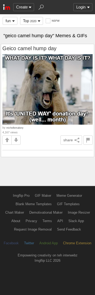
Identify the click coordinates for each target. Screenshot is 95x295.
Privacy (31, 221)
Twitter (29, 243)
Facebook (11, 243)
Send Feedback (69, 229)
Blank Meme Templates (34, 204)
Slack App (76, 221)
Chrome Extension (77, 243)
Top (29, 20)
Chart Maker (14, 212)
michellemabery (14, 127)
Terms (47, 221)
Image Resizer (79, 212)
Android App (48, 243)
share (68, 140)
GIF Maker (43, 196)
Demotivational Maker (46, 212)
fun (8, 20)
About (15, 221)
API (60, 221)
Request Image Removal (33, 229)
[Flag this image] (88, 140)
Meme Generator (69, 196)
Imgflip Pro (21, 196)
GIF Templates (68, 204)
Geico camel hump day (29, 48)
